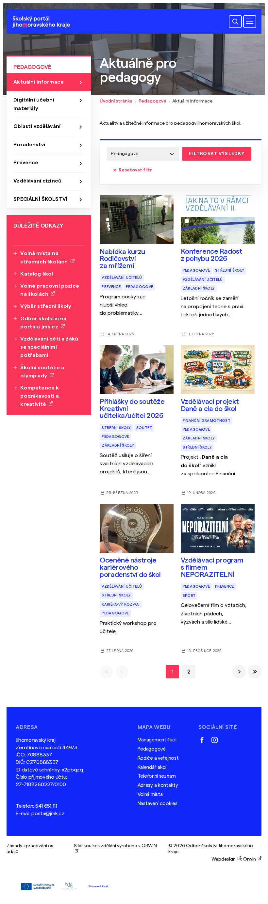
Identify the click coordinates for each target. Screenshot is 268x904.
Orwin (250, 859)
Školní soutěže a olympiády (42, 371)
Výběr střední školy (45, 306)
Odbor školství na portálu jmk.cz (43, 322)
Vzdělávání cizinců (37, 180)
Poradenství (29, 144)
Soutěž (144, 428)
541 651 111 (46, 806)
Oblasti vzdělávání (36, 126)
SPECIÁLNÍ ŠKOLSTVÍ (40, 199)
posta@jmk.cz (47, 813)
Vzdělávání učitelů (122, 277)
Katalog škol (36, 274)
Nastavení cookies (157, 803)
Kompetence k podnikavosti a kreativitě (39, 396)
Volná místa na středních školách (45, 257)
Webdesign (224, 859)
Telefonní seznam (157, 776)
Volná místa (150, 794)
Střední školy (229, 270)
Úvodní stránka (116, 101)
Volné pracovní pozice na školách (49, 290)
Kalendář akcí (152, 767)
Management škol (157, 739)
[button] (235, 21)
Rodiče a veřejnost (158, 758)
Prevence (111, 287)
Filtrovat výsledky (217, 153)
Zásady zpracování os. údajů (30, 848)
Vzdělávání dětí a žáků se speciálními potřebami (49, 347)
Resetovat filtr (135, 169)
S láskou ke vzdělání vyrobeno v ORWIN (115, 848)
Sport (189, 595)
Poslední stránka (254, 671)
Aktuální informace (38, 82)
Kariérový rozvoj (121, 604)
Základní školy (199, 288)
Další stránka (239, 671)
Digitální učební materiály (33, 104)
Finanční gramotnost (206, 420)
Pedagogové (153, 101)
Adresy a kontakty (158, 785)
